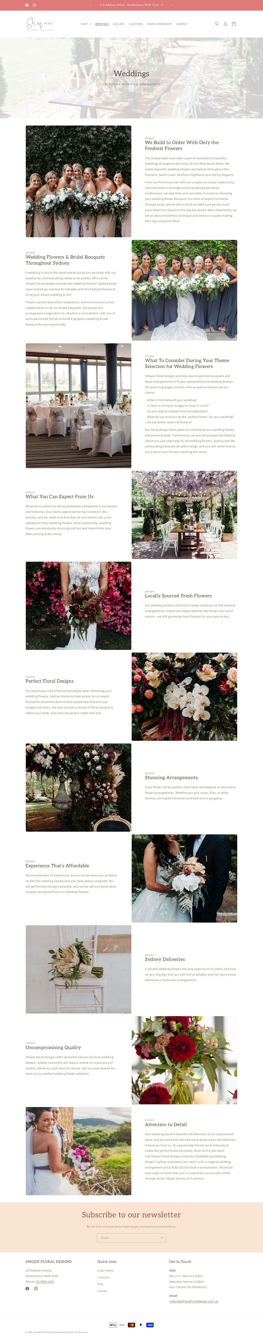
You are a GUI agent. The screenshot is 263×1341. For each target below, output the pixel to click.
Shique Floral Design (44, 1332)
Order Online (105, 1270)
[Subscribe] (161, 1237)
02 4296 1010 (45, 1282)
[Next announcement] (172, 5)
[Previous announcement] (90, 5)
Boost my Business (78, 1332)
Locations (103, 1277)
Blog (100, 1284)
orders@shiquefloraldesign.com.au (194, 1301)
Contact (102, 1291)
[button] (86, 24)
